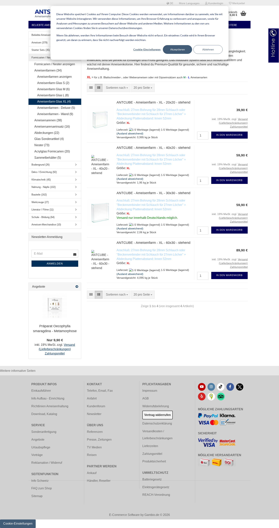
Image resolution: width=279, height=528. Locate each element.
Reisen (92, 455)
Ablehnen (208, 49)
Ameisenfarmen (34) (48, 70)
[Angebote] (77, 287)
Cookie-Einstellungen (147, 49)
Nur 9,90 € (55, 340)
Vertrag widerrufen (157, 415)
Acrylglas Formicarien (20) (52, 151)
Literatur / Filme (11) (43, 209)
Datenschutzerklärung (157, 423)
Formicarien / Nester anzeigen (54, 64)
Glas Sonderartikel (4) (49, 138)
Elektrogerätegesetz (155, 487)
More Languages (189, 3)
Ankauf (91, 473)
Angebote (37, 439)
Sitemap (37, 496)
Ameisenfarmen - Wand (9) (55, 114)
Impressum (149, 390)
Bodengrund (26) (41, 164)
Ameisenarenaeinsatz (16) (52, 126)
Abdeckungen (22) (46, 132)
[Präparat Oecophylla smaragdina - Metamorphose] (55, 306)
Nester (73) (41, 145)
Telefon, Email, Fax (100, 390)
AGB (145, 398)
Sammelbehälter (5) (47, 157)
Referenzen (95, 431)
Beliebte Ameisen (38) (46, 25)
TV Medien (94, 447)
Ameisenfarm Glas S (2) (53, 83)
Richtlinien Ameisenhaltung (49, 406)
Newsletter (94, 414)
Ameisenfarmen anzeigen (54, 76)
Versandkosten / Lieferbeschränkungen (157, 435)
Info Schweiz (40, 480)
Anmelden (55, 263)
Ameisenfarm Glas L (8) (53, 95)
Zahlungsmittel (152, 453)
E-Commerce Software (124, 514)
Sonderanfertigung (43, 431)
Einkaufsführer (41, 390)
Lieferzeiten (150, 446)
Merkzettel (238, 3)
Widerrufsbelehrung (155, 406)
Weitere (231, 25)
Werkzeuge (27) (40, 202)
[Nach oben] (268, 522)
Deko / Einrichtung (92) (44, 172)
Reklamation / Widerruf (46, 462)
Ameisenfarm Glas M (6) (53, 89)
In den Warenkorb (229, 135)
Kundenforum (96, 406)
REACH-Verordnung (156, 494)
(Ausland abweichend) (130, 133)
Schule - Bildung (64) (43, 217)
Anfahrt (92, 398)
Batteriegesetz (152, 479)
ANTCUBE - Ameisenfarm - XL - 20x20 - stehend (153, 102)
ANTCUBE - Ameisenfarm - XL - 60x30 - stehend (153, 243)
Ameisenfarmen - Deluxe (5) (56, 107)
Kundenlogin (215, 3)
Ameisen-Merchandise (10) (46, 224)
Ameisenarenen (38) (48, 120)
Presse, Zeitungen (99, 439)
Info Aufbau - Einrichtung (47, 398)
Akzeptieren (177, 49)
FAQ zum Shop (41, 488)
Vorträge (37, 455)
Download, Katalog (44, 414)
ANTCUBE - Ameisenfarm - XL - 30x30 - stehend (153, 193)
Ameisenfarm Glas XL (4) (54, 101)
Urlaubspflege (40, 447)
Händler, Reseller (98, 480)
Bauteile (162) (39, 194)
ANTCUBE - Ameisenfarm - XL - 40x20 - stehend (153, 148)
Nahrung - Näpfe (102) (44, 187)
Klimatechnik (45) (41, 179)
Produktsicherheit (154, 461)
